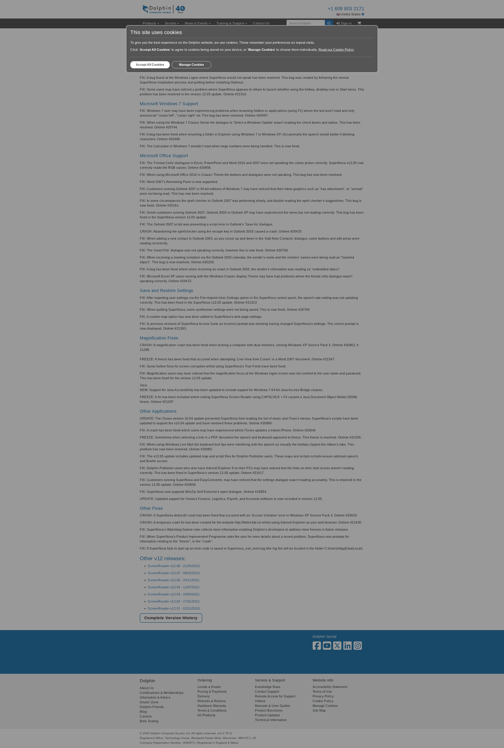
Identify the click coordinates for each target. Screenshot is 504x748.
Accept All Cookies (150, 64)
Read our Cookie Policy (336, 49)
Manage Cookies (191, 64)
